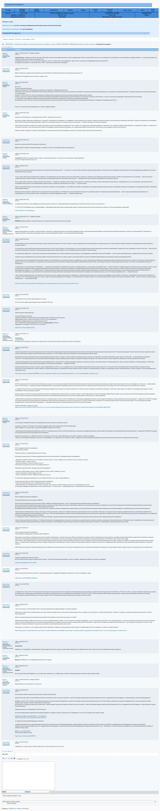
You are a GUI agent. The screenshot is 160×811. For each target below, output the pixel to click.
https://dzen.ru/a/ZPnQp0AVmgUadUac (26, 578)
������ (6, 56)
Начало (5, 39)
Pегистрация (26, 39)
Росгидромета (37, 684)
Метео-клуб (153, 10)
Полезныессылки (110, 10)
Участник (5, 54)
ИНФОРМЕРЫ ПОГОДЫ (112, 13)
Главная (7, 13)
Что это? (26, 759)
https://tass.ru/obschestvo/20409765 (25, 736)
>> (12, 47)
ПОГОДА (8, 10)
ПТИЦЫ (83, 10)
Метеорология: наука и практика (85, 44)
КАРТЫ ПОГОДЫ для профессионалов (62, 13)
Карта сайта (23, 13)
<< (2, 47)
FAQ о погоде (127, 10)
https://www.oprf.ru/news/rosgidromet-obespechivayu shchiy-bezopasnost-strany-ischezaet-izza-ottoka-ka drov (47, 283)
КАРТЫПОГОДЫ (36, 10)
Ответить (11, 39)
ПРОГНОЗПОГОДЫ (22, 10)
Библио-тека (95, 10)
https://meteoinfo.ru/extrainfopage (25, 210)
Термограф (62, 17)
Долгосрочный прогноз (18, 17)
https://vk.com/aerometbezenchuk (24, 327)
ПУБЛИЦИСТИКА (147, 13)
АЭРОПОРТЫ (54, 10)
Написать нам (62, 15)
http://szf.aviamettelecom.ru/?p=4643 (25, 562)
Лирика (146, 15)
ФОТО (142, 10)
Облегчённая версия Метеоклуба (12, 29)
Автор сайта (112, 15)
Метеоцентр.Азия (7, 25)
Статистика (18, 39)
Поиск (33, 39)
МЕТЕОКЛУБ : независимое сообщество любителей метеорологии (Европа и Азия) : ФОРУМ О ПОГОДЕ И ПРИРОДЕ (40, 44)
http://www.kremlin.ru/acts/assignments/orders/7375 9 (30, 717)
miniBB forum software (14, 808)
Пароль (28, 791)
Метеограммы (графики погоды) (112, 17)
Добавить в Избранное (18, 15)
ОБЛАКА (70, 10)
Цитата (17, 54)
